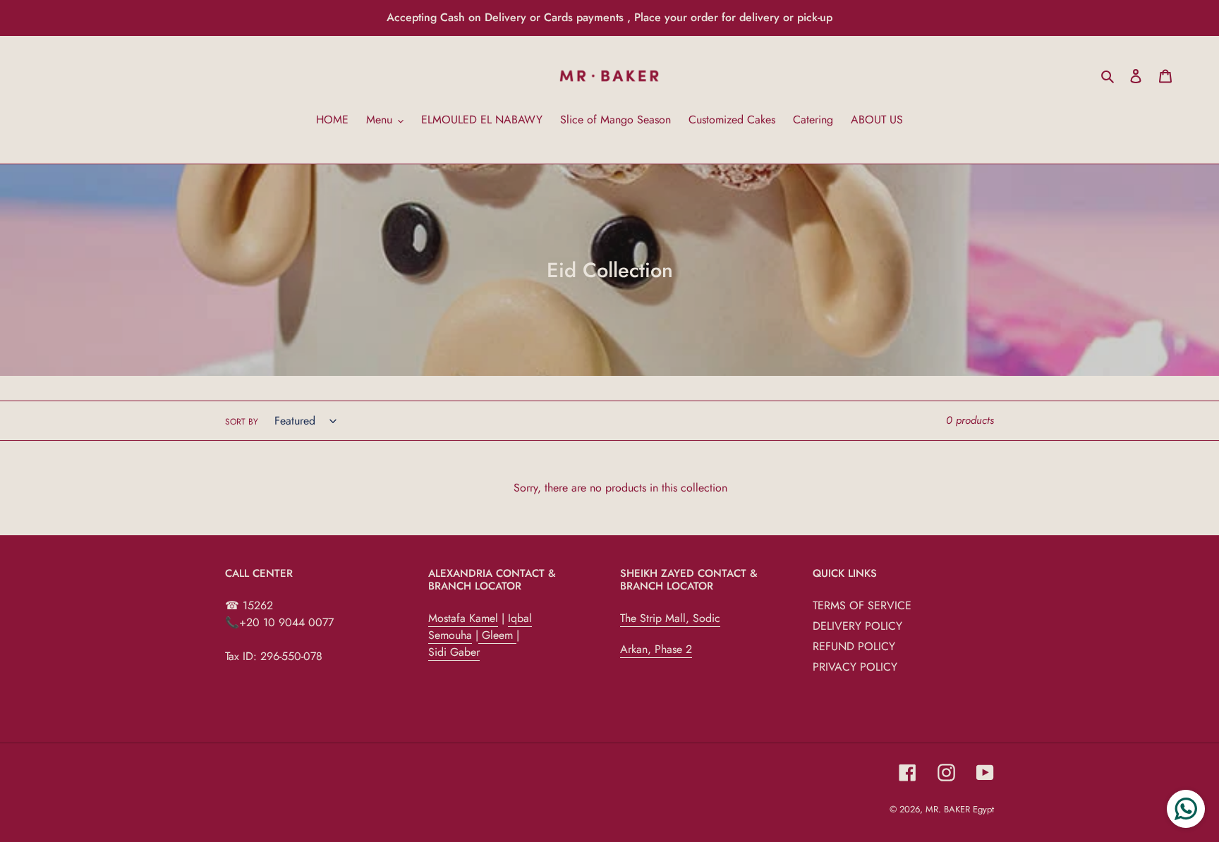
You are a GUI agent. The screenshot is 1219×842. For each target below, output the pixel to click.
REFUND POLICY (854, 646)
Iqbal (520, 618)
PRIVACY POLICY (855, 667)
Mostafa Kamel (463, 618)
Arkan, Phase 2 (656, 649)
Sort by (241, 421)
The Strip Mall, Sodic (670, 618)
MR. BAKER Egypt (960, 809)
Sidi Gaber (454, 652)
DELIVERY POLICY (857, 626)
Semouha (450, 635)
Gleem (497, 635)
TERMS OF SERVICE (862, 605)
